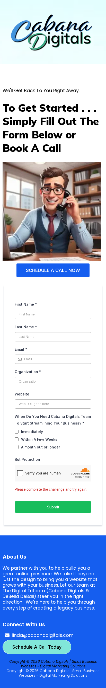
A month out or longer (40, 447)
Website (22, 394)
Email (21, 349)
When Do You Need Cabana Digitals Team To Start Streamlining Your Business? (53, 419)
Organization (28, 371)
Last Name (26, 327)
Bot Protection (27, 459)
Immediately (32, 431)
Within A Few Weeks (39, 439)
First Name (26, 304)
